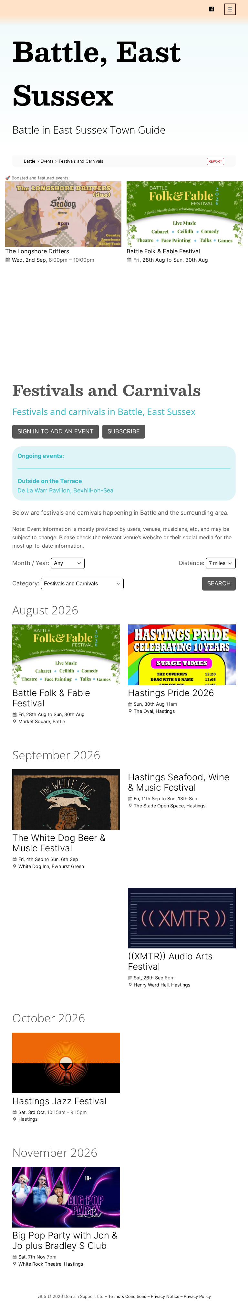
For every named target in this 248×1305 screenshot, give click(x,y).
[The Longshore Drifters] (63, 214)
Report (215, 161)
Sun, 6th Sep (64, 859)
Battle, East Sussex (96, 72)
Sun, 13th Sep (182, 798)
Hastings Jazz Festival (59, 1101)
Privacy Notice (165, 1296)
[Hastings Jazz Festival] (66, 1063)
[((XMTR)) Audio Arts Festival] (182, 918)
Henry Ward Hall (151, 984)
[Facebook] (211, 9)
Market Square (34, 721)
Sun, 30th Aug (190, 260)
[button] (230, 9)
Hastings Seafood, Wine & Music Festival (178, 782)
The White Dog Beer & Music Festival (58, 843)
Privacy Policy (197, 1296)
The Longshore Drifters (37, 251)
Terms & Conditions (127, 1296)
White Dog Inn (33, 866)
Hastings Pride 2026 (171, 692)
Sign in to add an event (55, 431)
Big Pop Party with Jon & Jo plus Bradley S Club (64, 1240)
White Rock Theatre (39, 1264)
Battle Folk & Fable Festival (163, 251)
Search (219, 583)
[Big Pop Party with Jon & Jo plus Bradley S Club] (66, 1197)
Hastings (165, 711)
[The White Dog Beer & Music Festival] (66, 799)
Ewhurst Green (68, 866)
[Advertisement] (124, 317)
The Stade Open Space (159, 805)
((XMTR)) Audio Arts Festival (170, 961)
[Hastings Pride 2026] (182, 654)
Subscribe (124, 431)
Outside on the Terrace (49, 481)
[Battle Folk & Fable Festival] (185, 214)
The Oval (143, 711)
